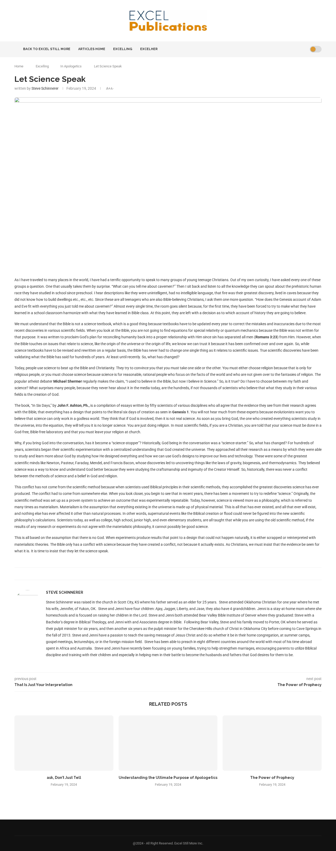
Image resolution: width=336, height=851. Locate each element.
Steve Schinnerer (45, 88)
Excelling (122, 49)
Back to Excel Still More (46, 49)
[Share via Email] (169, 574)
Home (18, 66)
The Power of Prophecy (272, 777)
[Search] (304, 49)
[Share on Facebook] (163, 574)
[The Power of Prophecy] (272, 743)
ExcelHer (149, 49)
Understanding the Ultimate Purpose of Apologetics (168, 777)
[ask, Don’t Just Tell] (63, 743)
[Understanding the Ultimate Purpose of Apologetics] (168, 743)
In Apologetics (71, 66)
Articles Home (91, 49)
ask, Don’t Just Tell (64, 777)
